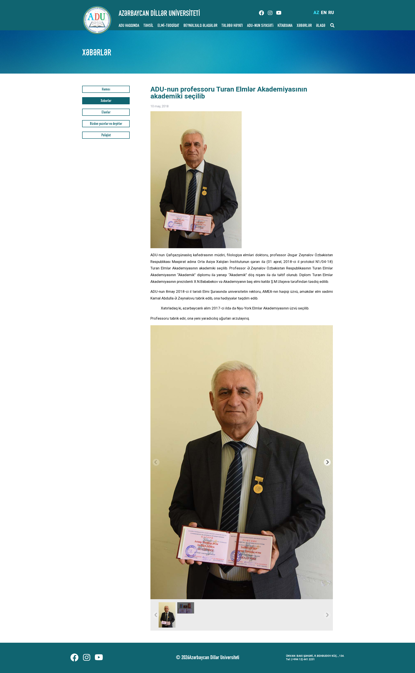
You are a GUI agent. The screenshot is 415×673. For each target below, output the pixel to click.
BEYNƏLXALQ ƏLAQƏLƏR (200, 26)
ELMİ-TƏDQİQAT (168, 26)
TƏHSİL (148, 26)
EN (324, 12)
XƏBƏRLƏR (304, 26)
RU (331, 12)
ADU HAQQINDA (129, 26)
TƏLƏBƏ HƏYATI (232, 26)
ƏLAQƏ (320, 26)
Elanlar (106, 112)
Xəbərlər (106, 101)
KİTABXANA (285, 26)
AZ (316, 12)
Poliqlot (106, 135)
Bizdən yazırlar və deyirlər (106, 124)
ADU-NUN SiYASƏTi (260, 26)
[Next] (327, 462)
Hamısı (106, 90)
